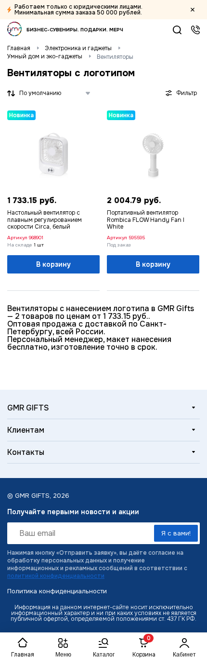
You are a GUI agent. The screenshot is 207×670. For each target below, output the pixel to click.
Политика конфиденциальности (57, 591)
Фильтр (186, 93)
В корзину (53, 264)
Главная (18, 48)
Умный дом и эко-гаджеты (44, 56)
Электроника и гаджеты (78, 48)
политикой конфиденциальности (55, 576)
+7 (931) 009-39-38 (195, 30)
